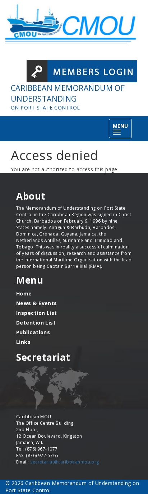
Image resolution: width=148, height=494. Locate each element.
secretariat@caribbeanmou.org (64, 462)
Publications (33, 332)
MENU (122, 129)
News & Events (36, 303)
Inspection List (36, 312)
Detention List (36, 322)
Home (24, 293)
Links (23, 342)
